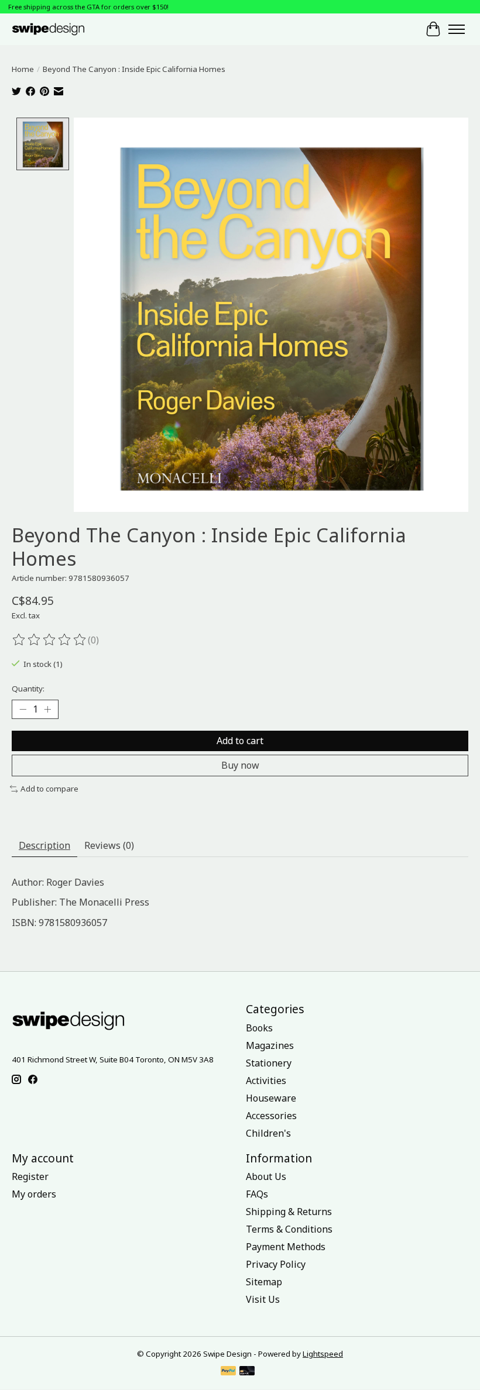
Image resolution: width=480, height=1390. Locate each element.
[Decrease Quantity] (22, 709)
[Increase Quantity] (47, 709)
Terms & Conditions (289, 1229)
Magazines (270, 1045)
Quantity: (28, 688)
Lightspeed (323, 1353)
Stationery (269, 1063)
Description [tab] (44, 845)
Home (23, 69)
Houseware (271, 1098)
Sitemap (264, 1281)
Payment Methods (285, 1246)
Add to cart (240, 740)
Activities (266, 1080)
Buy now (240, 765)
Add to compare (49, 788)
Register (30, 1176)
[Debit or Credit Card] (247, 1372)
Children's (268, 1133)
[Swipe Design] (58, 29)
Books (259, 1027)
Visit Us (263, 1299)
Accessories (271, 1115)
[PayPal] (228, 1372)
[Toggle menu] (456, 29)
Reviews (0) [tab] (109, 845)
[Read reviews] (50, 640)
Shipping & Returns (289, 1211)
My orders (34, 1194)
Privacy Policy (276, 1264)
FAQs (257, 1194)
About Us (266, 1176)
